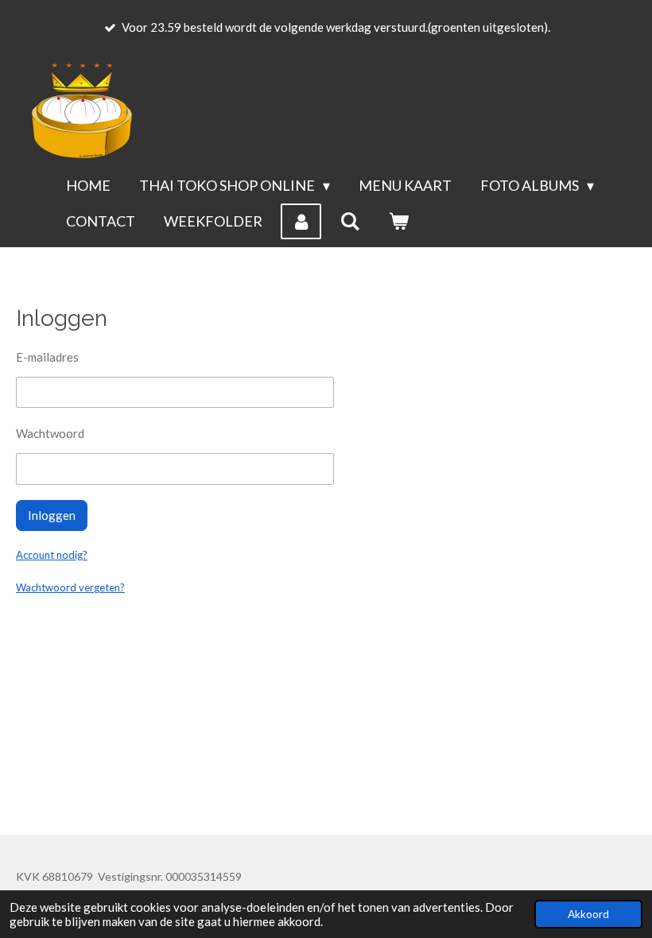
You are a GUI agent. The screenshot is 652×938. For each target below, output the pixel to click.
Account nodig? (51, 554)
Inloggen (52, 515)
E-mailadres (47, 357)
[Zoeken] (349, 221)
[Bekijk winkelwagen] (398, 221)
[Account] (301, 221)
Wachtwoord (50, 433)
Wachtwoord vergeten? (70, 587)
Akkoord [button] (588, 914)
